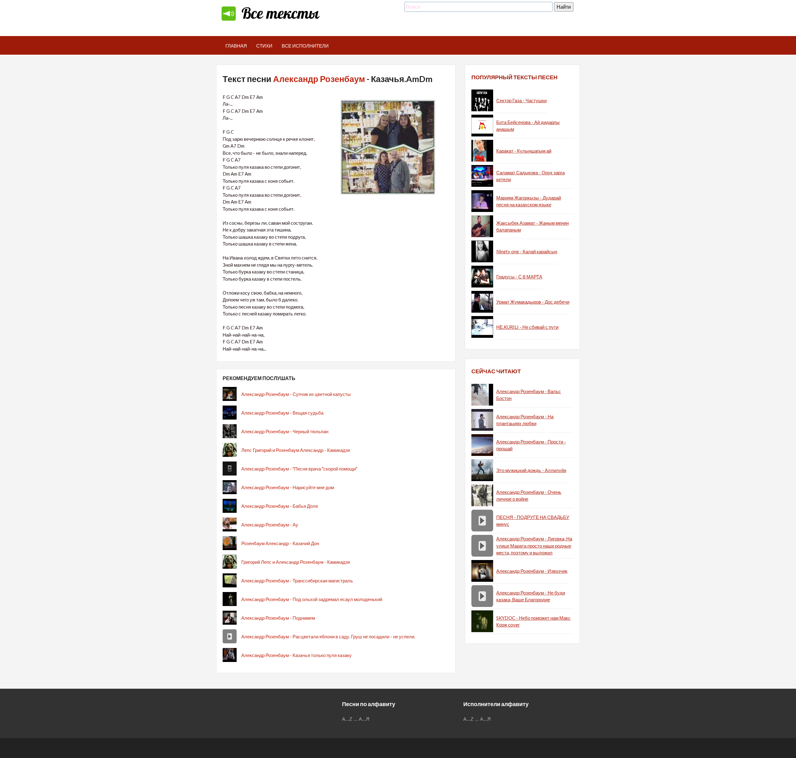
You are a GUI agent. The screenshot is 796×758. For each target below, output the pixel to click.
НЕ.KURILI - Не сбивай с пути (527, 327)
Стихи (264, 45)
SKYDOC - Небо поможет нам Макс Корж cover (533, 621)
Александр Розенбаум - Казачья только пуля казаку (296, 655)
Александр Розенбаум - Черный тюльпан (284, 431)
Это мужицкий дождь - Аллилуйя (531, 470)
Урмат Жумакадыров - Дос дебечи (532, 302)
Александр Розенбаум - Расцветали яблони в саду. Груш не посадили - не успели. (328, 636)
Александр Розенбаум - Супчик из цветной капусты (296, 394)
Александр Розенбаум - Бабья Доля (279, 506)
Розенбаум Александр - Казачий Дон (280, 543)
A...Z (347, 719)
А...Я (364, 719)
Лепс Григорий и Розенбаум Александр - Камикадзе (295, 450)
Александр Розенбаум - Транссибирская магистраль (297, 580)
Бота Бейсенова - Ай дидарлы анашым (528, 125)
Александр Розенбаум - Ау (269, 524)
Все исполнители (305, 45)
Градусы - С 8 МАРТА (519, 276)
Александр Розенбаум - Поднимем (278, 618)
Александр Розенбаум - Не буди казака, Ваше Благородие (530, 596)
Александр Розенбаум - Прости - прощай (531, 445)
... (356, 719)
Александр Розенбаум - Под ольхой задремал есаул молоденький (311, 599)
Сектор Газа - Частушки (521, 100)
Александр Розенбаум (319, 79)
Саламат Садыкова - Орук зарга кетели (530, 176)
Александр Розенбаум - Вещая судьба (282, 413)
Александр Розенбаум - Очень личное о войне (528, 495)
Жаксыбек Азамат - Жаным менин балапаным (532, 226)
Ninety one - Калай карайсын (526, 251)
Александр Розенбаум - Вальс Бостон (528, 394)
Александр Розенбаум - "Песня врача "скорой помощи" (299, 468)
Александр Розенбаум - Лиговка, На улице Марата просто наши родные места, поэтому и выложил (534, 545)
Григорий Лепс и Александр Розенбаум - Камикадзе (295, 562)
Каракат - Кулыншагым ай (523, 151)
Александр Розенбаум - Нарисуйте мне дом (287, 487)
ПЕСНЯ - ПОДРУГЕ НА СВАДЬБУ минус (532, 520)
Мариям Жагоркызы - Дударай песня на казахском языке (528, 201)
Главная (236, 45)
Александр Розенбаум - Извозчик (531, 571)
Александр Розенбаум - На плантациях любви (524, 420)
